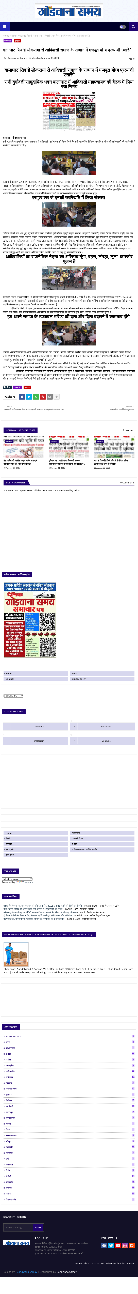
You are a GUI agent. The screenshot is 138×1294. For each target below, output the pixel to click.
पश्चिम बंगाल (70, 1117)
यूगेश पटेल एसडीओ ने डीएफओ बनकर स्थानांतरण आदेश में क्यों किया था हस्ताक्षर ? (67, 462)
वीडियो (70, 1176)
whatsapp (106, 726)
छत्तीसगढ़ (70, 1077)
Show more (128, 430)
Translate (27, 882)
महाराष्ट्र (70, 1152)
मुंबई (70, 1158)
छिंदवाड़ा (70, 1082)
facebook (39, 726)
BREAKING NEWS (70, 1036)
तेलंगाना (70, 1100)
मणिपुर (70, 1141)
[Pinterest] (43, 397)
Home (6, 35)
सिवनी (8, 838)
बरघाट (70, 1123)
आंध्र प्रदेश (70, 1047)
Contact (10, 678)
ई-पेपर (74, 843)
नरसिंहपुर (70, 1112)
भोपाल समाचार (70, 1135)
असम (70, 1042)
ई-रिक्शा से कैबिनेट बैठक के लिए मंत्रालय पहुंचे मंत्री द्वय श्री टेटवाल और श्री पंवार (38, 915)
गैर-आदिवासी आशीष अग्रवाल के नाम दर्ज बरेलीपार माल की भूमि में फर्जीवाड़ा (20, 462)
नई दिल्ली (70, 1106)
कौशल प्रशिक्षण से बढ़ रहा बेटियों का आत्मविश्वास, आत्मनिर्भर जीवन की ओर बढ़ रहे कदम (40, 912)
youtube (106, 740)
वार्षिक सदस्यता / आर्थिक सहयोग (84, 849)
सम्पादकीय (10, 849)
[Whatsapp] (36, 397)
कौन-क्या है (10, 854)
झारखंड (70, 1094)
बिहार (70, 1129)
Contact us (98, 1263)
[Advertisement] (69, 781)
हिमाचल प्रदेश (70, 1199)
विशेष (70, 1170)
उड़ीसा (70, 1059)
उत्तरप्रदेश (70, 1065)
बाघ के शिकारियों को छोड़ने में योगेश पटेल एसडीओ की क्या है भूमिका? (111, 462)
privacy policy (79, 678)
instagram (39, 740)
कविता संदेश (70, 1071)
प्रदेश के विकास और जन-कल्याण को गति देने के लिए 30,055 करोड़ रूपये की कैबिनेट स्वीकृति (43, 905)
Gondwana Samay (27, 1271)
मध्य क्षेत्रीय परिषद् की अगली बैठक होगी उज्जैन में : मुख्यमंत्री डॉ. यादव (33, 908)
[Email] (50, 397)
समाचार (14, 35)
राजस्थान (70, 1164)
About (75, 673)
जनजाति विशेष (77, 838)
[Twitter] (29, 397)
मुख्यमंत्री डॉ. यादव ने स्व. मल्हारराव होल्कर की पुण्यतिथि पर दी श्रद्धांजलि (34, 918)
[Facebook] (22, 397)
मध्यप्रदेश (7, 40)
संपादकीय (70, 1181)
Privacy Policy (113, 1263)
